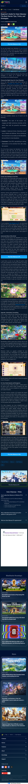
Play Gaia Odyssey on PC (14, 256)
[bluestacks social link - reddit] (6, 767)
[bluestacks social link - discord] (3, 767)
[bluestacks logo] (5, 2)
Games (9, 9)
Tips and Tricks (5, 461)
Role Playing (19, 461)
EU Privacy (20, 779)
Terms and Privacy (5, 779)
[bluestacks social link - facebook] (9, 767)
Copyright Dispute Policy (13, 779)
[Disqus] (14, 547)
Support (4, 759)
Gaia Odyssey (16, 9)
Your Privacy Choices (15, 783)
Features (4, 746)
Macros (12, 461)
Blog (5, 9)
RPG (2, 465)
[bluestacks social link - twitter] (12, 767)
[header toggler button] (26, 2)
